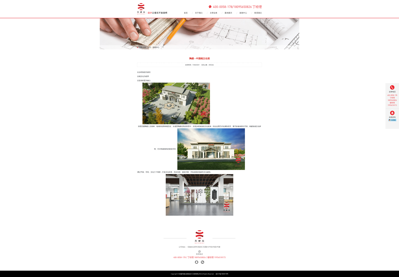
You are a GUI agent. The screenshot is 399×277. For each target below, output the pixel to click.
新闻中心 (243, 13)
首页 (186, 13)
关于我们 (199, 13)
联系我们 (258, 13)
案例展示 (228, 13)
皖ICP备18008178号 (222, 274)
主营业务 (213, 13)
